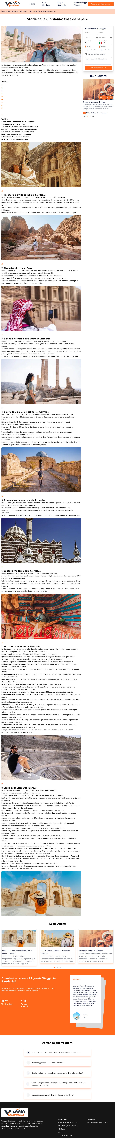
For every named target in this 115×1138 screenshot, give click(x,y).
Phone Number (103, 41)
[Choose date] (97, 38)
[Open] (96, 43)
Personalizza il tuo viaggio (101, 4)
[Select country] (100, 43)
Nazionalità (88, 41)
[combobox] (89, 43)
